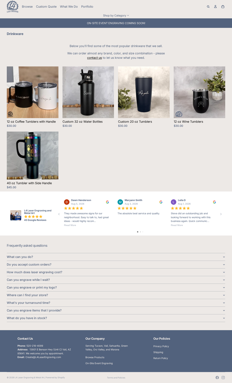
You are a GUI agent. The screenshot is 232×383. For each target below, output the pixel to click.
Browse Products (94, 357)
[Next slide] (53, 92)
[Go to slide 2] (140, 231)
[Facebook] (217, 378)
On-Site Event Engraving (99, 363)
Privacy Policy (161, 346)
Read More (70, 225)
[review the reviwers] (107, 202)
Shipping (158, 352)
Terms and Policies (116, 377)
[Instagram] (223, 378)
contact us (94, 57)
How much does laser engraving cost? (34, 272)
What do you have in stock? (27, 318)
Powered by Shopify (55, 377)
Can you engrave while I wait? (28, 280)
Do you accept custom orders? (29, 264)
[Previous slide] (12, 92)
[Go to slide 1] (137, 231)
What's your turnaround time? (28, 302)
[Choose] (53, 113)
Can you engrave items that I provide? (34, 310)
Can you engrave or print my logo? (32, 287)
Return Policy (160, 358)
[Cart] (223, 6)
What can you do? (20, 257)
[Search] (208, 6)
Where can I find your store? (27, 295)
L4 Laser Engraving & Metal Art (29, 377)
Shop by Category (114, 15)
